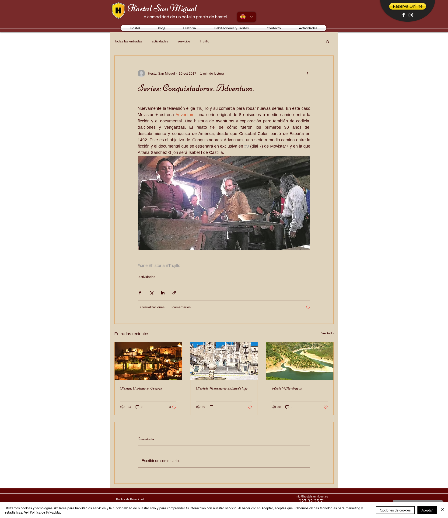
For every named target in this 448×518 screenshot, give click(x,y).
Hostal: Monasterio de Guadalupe (222, 388)
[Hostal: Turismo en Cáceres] (148, 361)
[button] (328, 41)
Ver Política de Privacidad (43, 512)
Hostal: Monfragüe (287, 388)
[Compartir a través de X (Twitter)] (151, 292)
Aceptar (427, 510)
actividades (160, 41)
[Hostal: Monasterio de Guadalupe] (224, 361)
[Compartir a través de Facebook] (140, 292)
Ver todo (327, 333)
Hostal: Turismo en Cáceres (141, 388)
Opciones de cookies (395, 510)
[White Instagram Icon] (411, 15)
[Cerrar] (442, 510)
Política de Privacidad (130, 499)
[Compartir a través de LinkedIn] (163, 292)
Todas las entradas (128, 41)
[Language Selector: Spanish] (246, 17)
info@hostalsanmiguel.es (312, 496)
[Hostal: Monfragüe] (299, 361)
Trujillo (204, 41)
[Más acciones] (307, 73)
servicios (184, 41)
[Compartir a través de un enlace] (174, 292)
